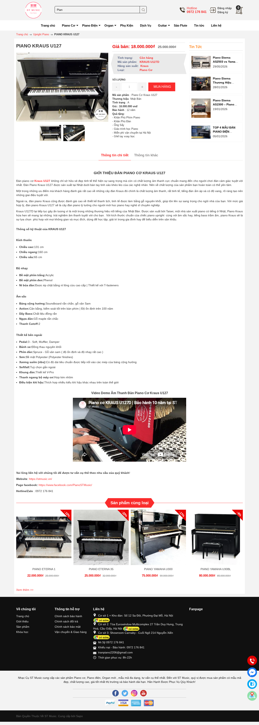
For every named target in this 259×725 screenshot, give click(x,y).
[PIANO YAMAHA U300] (158, 537)
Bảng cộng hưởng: (32, 303)
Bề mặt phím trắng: (32, 275)
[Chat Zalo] (252, 684)
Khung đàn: (27, 372)
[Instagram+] (134, 693)
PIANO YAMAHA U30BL (216, 569)
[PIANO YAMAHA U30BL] (215, 537)
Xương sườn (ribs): (32, 362)
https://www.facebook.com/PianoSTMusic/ (65, 485)
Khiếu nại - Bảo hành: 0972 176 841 (121, 647)
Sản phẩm (22, 626)
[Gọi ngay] (252, 660)
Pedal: (23, 341)
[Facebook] (115, 693)
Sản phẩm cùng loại (129, 503)
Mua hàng (44, 541)
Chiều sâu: (26, 257)
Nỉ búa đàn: (27, 285)
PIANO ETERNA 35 (101, 569)
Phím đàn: (26, 352)
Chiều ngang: (28, 252)
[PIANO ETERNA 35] (101, 537)
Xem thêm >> (24, 589)
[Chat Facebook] (252, 672)
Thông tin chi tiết (114, 155)
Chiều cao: (26, 247)
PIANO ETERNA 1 (43, 569)
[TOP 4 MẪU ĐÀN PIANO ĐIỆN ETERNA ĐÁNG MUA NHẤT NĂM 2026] (201, 132)
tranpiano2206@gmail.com (115, 652)
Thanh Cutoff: (29, 323)
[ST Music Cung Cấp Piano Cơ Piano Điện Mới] (33, 10)
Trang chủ (22, 616)
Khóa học (22, 632)
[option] (50, 133)
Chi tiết (43, 541)
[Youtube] (143, 693)
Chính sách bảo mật (68, 626)
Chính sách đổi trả (66, 621)
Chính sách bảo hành (68, 616)
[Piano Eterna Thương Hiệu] (201, 84)
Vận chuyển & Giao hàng (71, 632)
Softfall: (24, 367)
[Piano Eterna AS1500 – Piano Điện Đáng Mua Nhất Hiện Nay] (201, 108)
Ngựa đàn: (26, 318)
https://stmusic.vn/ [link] (40, 478)
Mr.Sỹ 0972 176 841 (111, 642)
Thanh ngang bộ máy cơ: (36, 377)
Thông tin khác (146, 155)
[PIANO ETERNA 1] (43, 537)
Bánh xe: (25, 347)
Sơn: (22, 357)
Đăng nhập (225, 8)
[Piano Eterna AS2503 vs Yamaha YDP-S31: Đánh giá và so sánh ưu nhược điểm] (201, 62)
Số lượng (118, 79)
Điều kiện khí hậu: (31, 382)
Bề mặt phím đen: (31, 280)
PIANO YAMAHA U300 (158, 569)
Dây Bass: (26, 313)
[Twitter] (125, 693)
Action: (24, 308)
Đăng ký (223, 12)
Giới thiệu (22, 621)
